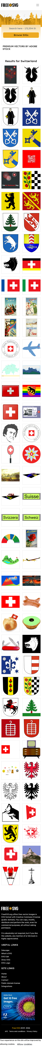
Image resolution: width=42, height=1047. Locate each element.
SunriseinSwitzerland (13, 587)
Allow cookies (24, 1044)
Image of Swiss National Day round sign (10, 352)
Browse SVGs (21, 35)
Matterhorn (30, 861)
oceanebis (8, 776)
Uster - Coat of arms (31, 669)
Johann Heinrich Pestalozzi (10, 436)
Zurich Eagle (30, 776)
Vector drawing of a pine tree (31, 710)
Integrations (6, 986)
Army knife (8, 650)
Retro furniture (31, 755)
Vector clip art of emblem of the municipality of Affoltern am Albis (31, 179)
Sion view (8, 481)
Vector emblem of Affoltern (31, 690)
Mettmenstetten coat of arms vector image (32, 78)
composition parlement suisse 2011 (10, 542)
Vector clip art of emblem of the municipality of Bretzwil (10, 201)
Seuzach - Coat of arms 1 (10, 711)
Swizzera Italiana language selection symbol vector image (31, 285)
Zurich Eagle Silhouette (31, 796)
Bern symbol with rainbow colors (31, 394)
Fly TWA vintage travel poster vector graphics (31, 329)
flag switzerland (10, 606)
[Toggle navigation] (38, 5)
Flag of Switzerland (10, 416)
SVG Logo (5, 963)
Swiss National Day (31, 437)
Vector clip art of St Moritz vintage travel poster (31, 308)
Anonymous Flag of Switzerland (10, 753)
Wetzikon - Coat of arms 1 (10, 690)
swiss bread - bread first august (10, 626)
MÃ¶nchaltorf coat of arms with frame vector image (10, 119)
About (4, 977)
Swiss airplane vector (31, 353)
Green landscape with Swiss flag (10, 563)
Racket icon (9, 460)
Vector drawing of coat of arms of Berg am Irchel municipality (10, 243)
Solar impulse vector (31, 564)
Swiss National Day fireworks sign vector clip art (10, 182)
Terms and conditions (17, 1031)
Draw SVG (5, 960)
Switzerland (9, 376)
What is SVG (6, 953)
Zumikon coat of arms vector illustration (10, 141)
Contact (4, 980)
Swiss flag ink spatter (31, 838)
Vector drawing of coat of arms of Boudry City (31, 245)
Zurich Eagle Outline (10, 796)
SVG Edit (5, 956)
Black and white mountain (10, 817)
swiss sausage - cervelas (31, 606)
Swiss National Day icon (31, 416)
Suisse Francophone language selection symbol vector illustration (10, 285)
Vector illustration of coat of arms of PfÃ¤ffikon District (31, 222)
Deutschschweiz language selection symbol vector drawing (32, 265)
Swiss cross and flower (31, 458)
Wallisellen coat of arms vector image (31, 141)
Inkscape (5, 950)
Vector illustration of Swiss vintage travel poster (31, 540)
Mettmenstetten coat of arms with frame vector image (11, 98)
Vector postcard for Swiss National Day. (10, 76)
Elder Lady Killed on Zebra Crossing (10, 499)
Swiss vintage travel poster (10, 332)
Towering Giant (31, 587)
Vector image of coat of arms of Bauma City (10, 225)
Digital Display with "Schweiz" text (31, 521)
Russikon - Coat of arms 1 (10, 838)
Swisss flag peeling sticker (10, 859)
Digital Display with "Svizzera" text (10, 521)
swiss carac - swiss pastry (31, 627)
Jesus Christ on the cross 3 (31, 880)
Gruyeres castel (31, 374)
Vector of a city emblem (10, 669)
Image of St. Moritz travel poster (10, 310)
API (6, 1031)
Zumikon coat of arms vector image (31, 120)
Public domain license (10, 983)
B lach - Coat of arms (10, 733)
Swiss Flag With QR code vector (32, 162)
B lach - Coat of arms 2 (31, 733)
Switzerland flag (10, 395)
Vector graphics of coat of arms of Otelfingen (10, 266)
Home (4, 974)
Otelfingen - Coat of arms (31, 648)
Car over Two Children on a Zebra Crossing (31, 478)
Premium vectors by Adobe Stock (20, 47)
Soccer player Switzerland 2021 (10, 879)
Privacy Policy (32, 1031)
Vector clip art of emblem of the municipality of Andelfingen (31, 201)
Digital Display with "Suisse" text (31, 499)
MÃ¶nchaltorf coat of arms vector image (32, 99)
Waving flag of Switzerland (31, 817)
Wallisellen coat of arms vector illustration (10, 161)
